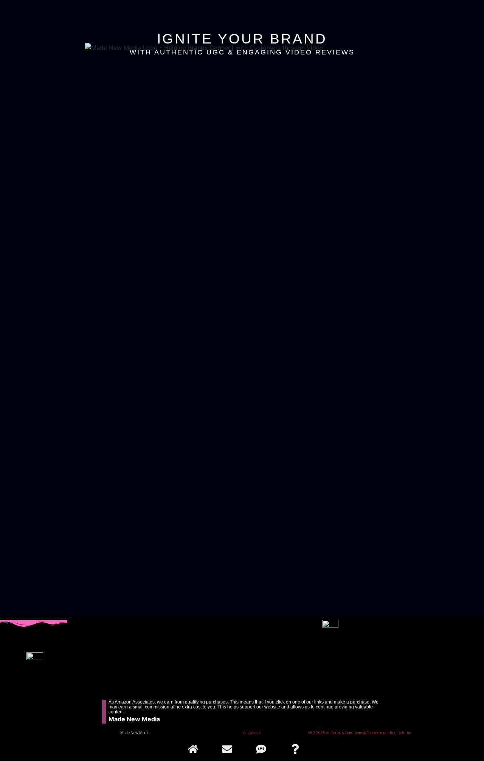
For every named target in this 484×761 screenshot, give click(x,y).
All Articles (252, 733)
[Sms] (261, 749)
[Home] (193, 749)
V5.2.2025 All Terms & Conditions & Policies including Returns (359, 733)
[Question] (295, 749)
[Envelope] (227, 749)
